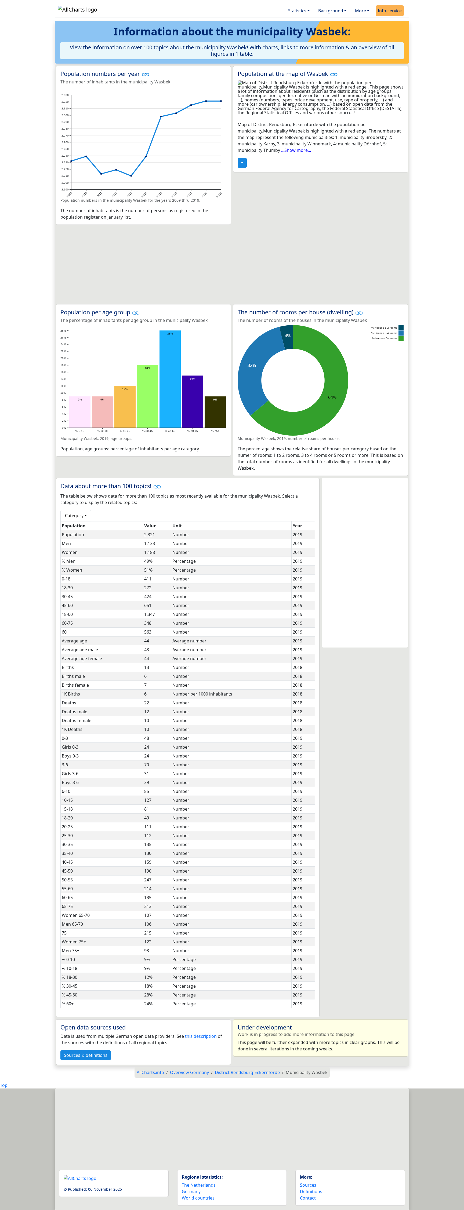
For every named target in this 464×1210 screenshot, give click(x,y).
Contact (308, 1198)
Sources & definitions (85, 1055)
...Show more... (296, 150)
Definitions (311, 1191)
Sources (308, 1185)
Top (4, 1085)
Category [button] (74, 515)
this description (201, 1036)
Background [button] (330, 11)
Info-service (390, 11)
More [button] (360, 11)
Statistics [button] (297, 11)
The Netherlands (199, 1185)
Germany (191, 1191)
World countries (198, 1198)
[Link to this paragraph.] (146, 74)
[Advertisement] (232, 264)
